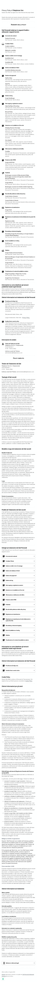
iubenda (3, 974)
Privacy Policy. (26, 317)
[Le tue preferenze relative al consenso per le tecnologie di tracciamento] (3, 979)
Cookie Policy (28, 681)
